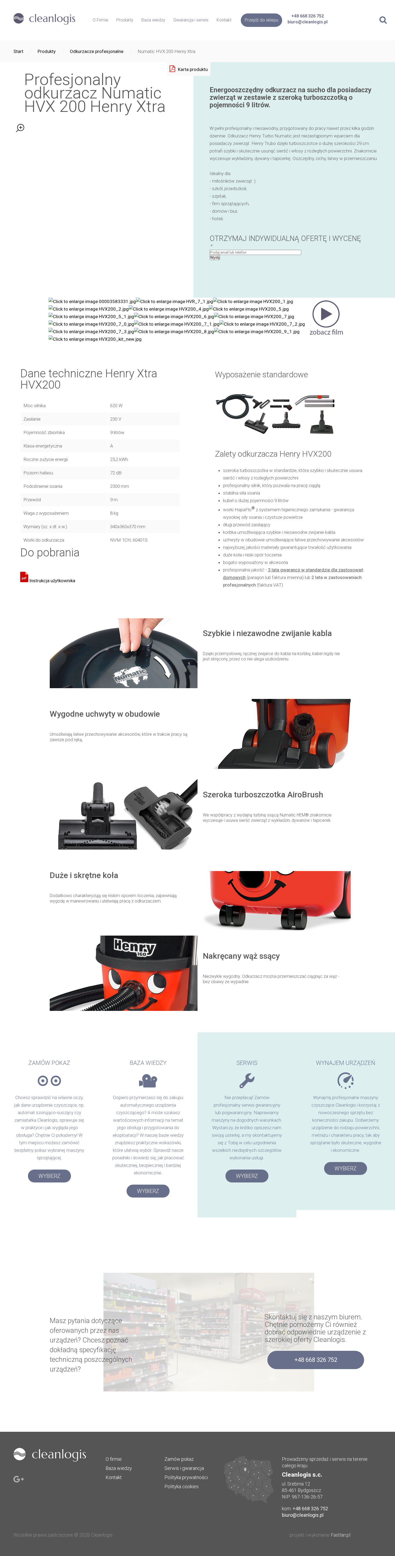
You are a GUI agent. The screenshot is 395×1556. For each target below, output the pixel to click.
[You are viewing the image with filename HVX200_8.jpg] (174, 331)
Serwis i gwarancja (184, 1468)
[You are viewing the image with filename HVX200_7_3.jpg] (91, 331)
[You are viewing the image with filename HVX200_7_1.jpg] (177, 324)
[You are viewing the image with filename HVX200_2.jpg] (89, 309)
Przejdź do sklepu (261, 20)
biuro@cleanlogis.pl (308, 21)
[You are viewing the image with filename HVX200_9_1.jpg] (257, 331)
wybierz (49, 1176)
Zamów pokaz (179, 1459)
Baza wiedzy (153, 20)
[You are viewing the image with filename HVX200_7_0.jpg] (91, 324)
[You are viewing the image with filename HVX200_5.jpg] (249, 309)
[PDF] (188, 69)
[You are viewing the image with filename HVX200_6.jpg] (174, 316)
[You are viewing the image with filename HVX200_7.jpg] (254, 316)
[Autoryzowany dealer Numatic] (44, 25)
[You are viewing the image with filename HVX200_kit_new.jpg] (95, 339)
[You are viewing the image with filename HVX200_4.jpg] (169, 309)
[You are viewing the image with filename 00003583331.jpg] (92, 301)
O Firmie (100, 20)
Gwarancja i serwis (191, 20)
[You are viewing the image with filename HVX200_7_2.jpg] (262, 324)
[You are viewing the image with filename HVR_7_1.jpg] (174, 301)
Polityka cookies (181, 1486)
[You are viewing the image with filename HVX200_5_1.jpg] (91, 316)
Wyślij (215, 257)
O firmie (114, 1459)
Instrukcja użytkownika (51, 580)
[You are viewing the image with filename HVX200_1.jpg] (253, 301)
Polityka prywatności (186, 1477)
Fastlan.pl (340, 1535)
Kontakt (224, 20)
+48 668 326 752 (307, 16)
